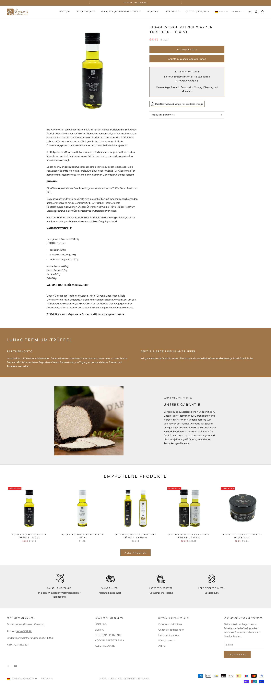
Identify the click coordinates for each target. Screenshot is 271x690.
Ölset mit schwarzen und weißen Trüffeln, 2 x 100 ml (188, 536)
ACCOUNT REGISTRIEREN (109, 640)
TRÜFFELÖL (153, 12)
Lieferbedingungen (169, 635)
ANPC (161, 645)
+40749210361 (24, 631)
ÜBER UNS (64, 12)
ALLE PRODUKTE (105, 645)
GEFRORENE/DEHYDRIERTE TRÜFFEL (121, 12)
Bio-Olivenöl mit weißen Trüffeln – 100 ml (82, 536)
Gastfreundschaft (197, 12)
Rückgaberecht (166, 640)
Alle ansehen (135, 552)
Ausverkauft (186, 49)
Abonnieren (237, 654)
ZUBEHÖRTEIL (172, 12)
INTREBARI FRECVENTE (108, 635)
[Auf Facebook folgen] (8, 666)
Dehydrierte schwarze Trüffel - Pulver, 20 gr (242, 536)
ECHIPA (99, 629)
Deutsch (236, 12)
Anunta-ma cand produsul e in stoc (187, 58)
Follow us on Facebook (135, 4)
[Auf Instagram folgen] (15, 666)
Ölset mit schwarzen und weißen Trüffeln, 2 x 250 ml (135, 536)
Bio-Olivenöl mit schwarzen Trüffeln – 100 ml (29, 536)
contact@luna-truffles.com (29, 624)
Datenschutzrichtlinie (170, 624)
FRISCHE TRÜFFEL (86, 12)
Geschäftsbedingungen (171, 629)
